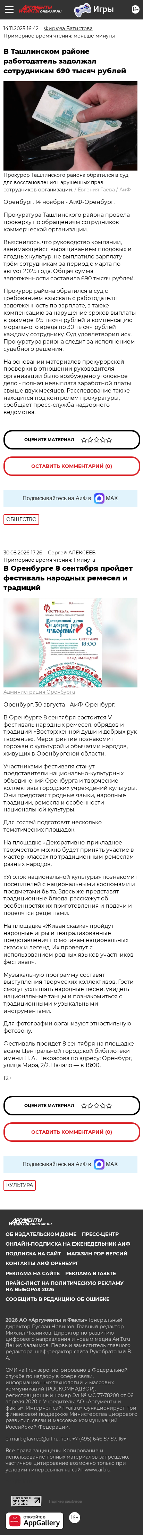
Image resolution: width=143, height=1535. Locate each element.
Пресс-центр (100, 1234)
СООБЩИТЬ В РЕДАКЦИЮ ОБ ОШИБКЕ (57, 1299)
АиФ (125, 190)
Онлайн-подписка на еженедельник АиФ (68, 1244)
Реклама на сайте (33, 1273)
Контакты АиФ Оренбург (42, 1263)
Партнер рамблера (65, 1501)
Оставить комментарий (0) (71, 466)
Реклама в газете (90, 1273)
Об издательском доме (41, 1234)
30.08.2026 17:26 (22, 553)
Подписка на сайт (33, 1254)
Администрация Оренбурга (39, 692)
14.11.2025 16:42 (21, 28)
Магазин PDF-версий (97, 1254)
